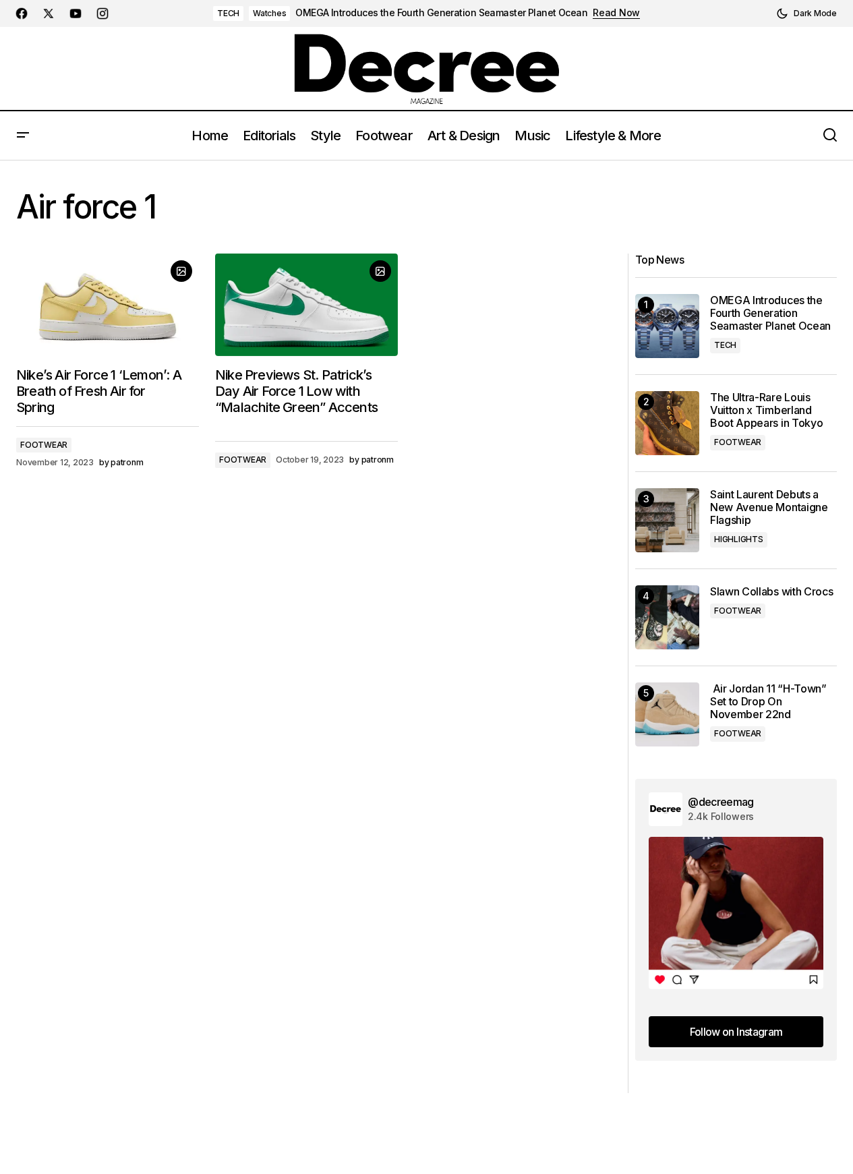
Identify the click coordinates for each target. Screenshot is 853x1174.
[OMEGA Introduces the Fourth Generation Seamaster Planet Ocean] (667, 326)
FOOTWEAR (43, 445)
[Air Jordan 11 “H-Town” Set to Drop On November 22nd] (667, 714)
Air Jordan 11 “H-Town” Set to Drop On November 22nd (768, 701)
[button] (806, 13)
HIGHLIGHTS (738, 539)
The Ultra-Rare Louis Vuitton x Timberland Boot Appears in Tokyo (766, 410)
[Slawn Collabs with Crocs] (667, 617)
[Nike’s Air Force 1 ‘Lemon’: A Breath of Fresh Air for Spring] (107, 305)
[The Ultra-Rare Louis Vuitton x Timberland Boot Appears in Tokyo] (667, 423)
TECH (228, 13)
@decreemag (721, 802)
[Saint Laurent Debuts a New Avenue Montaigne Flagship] (667, 520)
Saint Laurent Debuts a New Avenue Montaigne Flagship (769, 507)
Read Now (616, 12)
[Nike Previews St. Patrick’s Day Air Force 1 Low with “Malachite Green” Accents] (306, 305)
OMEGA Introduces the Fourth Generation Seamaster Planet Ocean (441, 12)
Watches (269, 13)
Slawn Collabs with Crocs (771, 591)
